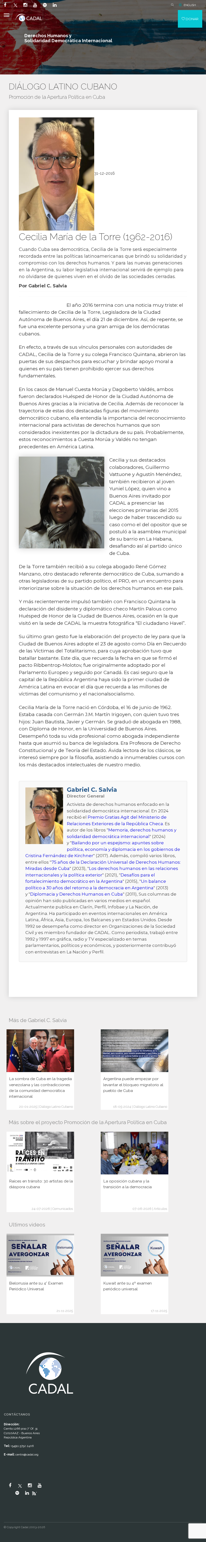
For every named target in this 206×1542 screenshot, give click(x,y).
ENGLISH (190, 5)
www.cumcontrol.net (9, 1345)
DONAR (191, 19)
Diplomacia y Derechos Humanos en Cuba (76, 894)
